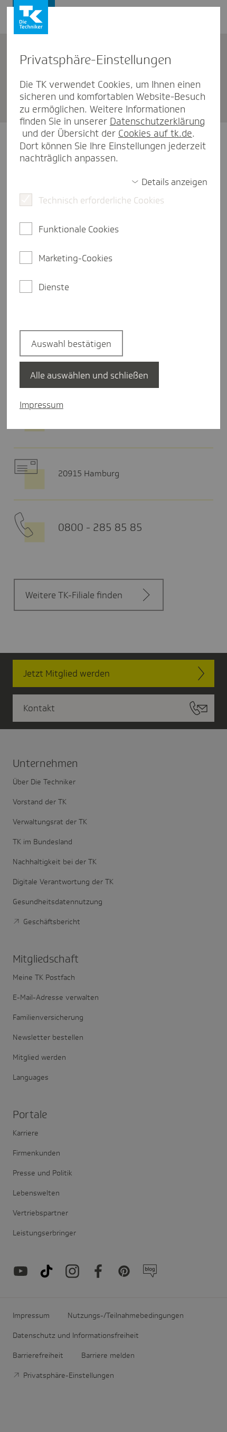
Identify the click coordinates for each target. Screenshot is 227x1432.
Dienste (54, 287)
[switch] (169, 182)
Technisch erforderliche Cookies (101, 200)
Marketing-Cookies (75, 258)
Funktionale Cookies (79, 229)
